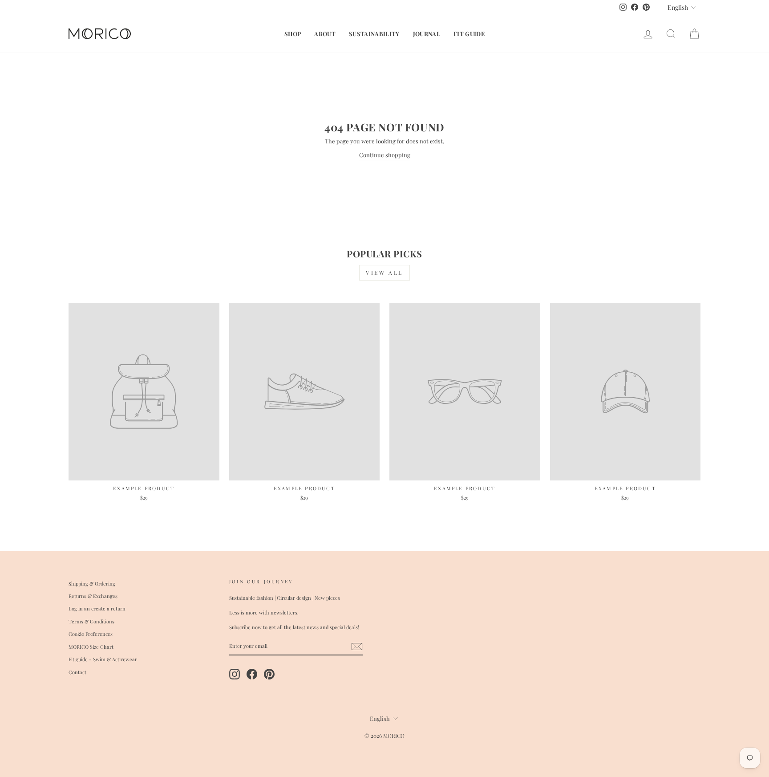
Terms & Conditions (91, 621)
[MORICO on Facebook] (252, 674)
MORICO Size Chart (91, 646)
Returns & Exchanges (93, 596)
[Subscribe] (357, 646)
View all (384, 272)
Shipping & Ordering (92, 583)
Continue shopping (384, 155)
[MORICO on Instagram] (234, 674)
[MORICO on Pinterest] (269, 674)
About (325, 33)
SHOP (292, 33)
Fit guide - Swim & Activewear (103, 659)
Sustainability (374, 33)
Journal (426, 33)
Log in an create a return (97, 608)
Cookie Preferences (91, 634)
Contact (77, 672)
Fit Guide (469, 33)
